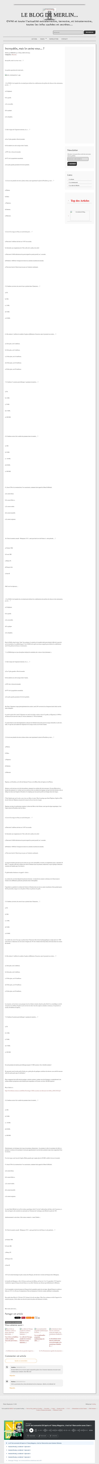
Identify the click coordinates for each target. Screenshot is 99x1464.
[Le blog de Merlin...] (49, 9)
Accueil (34, 39)
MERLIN (11, 1408)
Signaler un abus (61, 1408)
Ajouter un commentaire (21, 1361)
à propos (54, 1435)
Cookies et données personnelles (43, 1410)
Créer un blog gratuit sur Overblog (34, 1408)
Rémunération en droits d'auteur (79, 1408)
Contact (64, 39)
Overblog (94, 1404)
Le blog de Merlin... (49, 15)
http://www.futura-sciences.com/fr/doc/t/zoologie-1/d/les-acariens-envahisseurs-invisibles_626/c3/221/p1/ (33, 1091)
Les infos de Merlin (74, 185)
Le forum (71, 179)
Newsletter (53, 39)
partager (43, 1435)
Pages (41, 39)
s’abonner (32, 1435)
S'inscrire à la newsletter (13, 1322)
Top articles (46, 1408)
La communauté (73, 182)
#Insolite (14, 54)
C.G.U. (68, 1408)
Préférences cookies (57, 1410)
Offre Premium (92, 1408)
